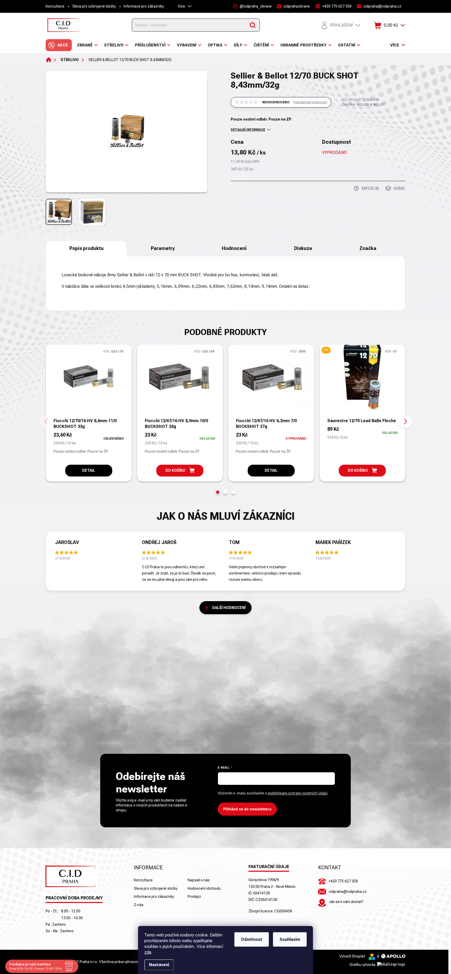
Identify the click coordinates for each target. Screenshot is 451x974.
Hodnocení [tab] (234, 248)
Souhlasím (290, 939)
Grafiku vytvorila (362, 965)
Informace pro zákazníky (144, 6)
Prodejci (194, 896)
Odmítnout (251, 939)
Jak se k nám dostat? (346, 902)
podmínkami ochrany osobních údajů (298, 793)
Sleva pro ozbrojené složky (94, 6)
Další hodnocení (229, 608)
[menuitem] (59, 45)
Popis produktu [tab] (86, 248)
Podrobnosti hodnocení (310, 102)
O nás (139, 905)
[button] (218, 492)
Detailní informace (248, 130)
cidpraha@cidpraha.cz (348, 891)
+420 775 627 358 (343, 881)
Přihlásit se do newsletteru (247, 809)
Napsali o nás (199, 880)
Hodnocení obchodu (204, 888)
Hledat (253, 25)
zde (147, 952)
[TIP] (362, 380)
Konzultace (55, 6)
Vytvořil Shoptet (352, 956)
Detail (88, 470)
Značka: (363, 104)
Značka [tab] (367, 248)
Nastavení (159, 964)
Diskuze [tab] (303, 248)
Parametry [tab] (163, 248)
